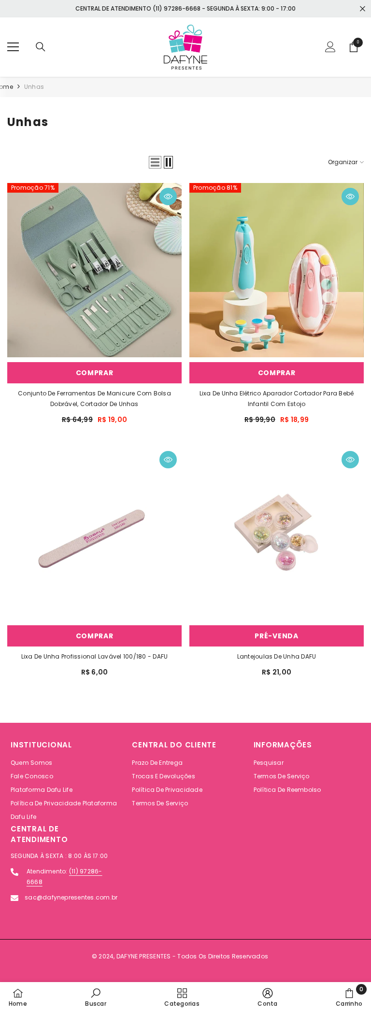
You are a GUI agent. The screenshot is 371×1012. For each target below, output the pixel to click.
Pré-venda (276, 636)
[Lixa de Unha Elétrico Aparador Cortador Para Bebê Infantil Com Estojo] (276, 270)
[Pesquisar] (40, 47)
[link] (95, 997)
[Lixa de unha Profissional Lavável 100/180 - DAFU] (94, 533)
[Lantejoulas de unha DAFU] (276, 533)
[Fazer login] (330, 47)
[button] (155, 162)
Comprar (95, 373)
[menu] (13, 47)
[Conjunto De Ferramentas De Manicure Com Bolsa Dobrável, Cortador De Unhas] (94, 270)
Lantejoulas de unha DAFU (276, 656)
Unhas (34, 87)
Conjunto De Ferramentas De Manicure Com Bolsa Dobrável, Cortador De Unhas (94, 398)
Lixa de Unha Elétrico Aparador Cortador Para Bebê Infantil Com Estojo (277, 398)
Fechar (362, 9)
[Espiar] (168, 196)
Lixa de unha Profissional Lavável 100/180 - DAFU (94, 656)
